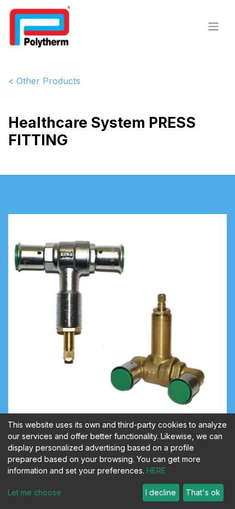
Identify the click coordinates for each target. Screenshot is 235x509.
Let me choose (34, 492)
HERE (156, 470)
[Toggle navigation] (213, 26)
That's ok (203, 492)
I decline (160, 492)
